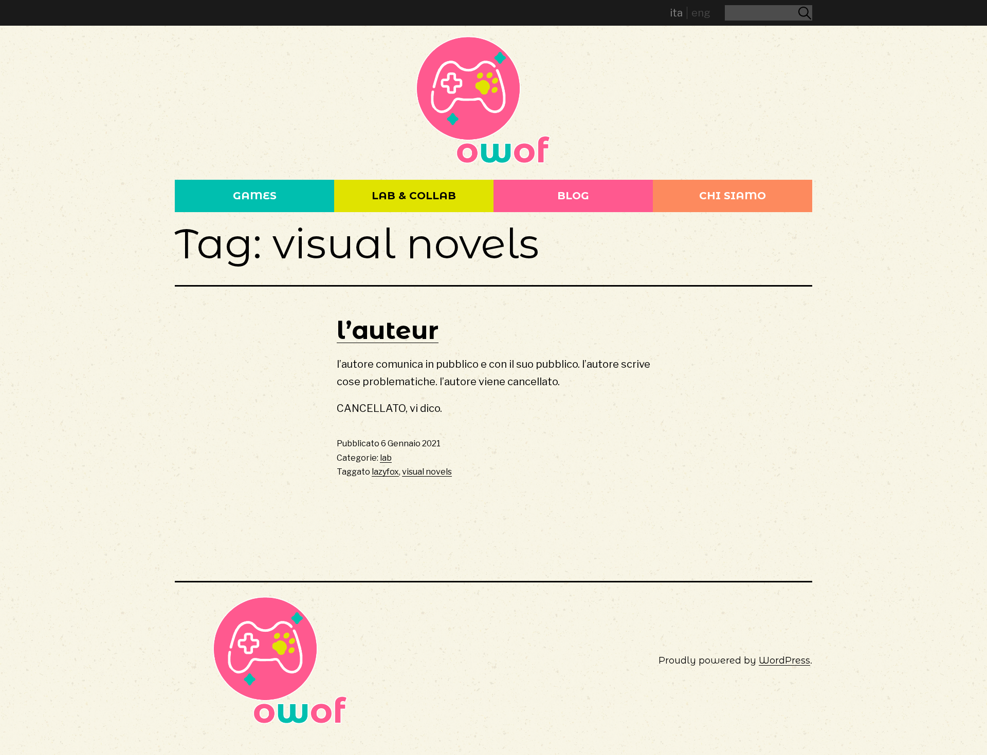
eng (700, 13)
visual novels (427, 472)
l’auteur (387, 330)
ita (676, 13)
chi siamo (732, 196)
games (255, 196)
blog (573, 196)
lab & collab (414, 196)
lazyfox (385, 472)
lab (386, 458)
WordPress (784, 660)
